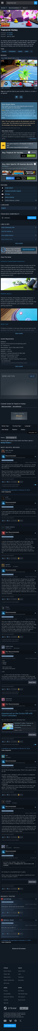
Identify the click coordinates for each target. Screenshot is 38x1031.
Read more (33, 138)
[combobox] (20, 2)
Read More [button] (32, 682)
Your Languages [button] (10, 437)
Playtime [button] (14, 429)
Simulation (12, 51)
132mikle (8, 801)
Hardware (21, 977)
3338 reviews (9, 700)
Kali (7, 755)
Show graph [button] (31, 432)
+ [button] (31, 51)
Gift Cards (6, 983)
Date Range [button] (5, 429)
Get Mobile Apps (9, 1025)
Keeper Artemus (10, 527)
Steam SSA (7, 974)
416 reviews (16, 648)
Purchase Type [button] (17, 426)
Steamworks (7, 977)
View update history (7, 235)
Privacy (6, 990)
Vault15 (8, 564)
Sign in (3, 91)
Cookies (6, 1000)
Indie (26, 51)
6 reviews (8, 609)
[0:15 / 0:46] (19, 70)
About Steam (7, 971)
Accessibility (7, 993)
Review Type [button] (5, 426)
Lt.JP (7, 497)
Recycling (21, 980)
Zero (7, 846)
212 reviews (8, 452)
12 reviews (8, 757)
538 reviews (16, 847)
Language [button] (27, 426)
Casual (4, 51)
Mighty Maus (9, 646)
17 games (8, 803)
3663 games (9, 648)
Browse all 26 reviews (19, 948)
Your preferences (17, 406)
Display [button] (23, 429)
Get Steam (21, 990)
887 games (8, 566)
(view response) (6, 492)
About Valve (21, 971)
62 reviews (8, 499)
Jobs (19, 974)
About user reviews (6, 406)
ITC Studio (10, 32)
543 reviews (8, 528)
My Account (21, 1000)
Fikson (7, 607)
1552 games (8, 847)
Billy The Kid (9, 450)
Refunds (6, 1003)
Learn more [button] (31, 217)
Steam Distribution (9, 980)
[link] (21, 178)
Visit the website (6, 231)
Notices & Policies (9, 997)
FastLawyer (9, 698)
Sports (20, 51)
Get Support (21, 997)
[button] (4, 8)
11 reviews (15, 566)
